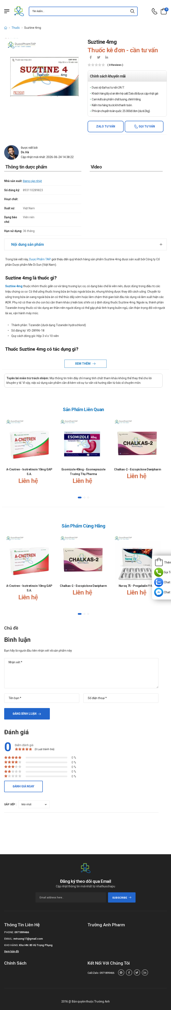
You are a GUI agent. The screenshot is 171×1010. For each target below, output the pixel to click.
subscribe (119, 897)
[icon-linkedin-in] (106, 58)
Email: (8, 938)
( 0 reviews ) (115, 65)
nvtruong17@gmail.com (28, 938)
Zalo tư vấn (105, 126)
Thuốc (15, 27)
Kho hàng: (11, 945)
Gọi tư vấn (146, 126)
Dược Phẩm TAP (40, 259)
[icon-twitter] (99, 58)
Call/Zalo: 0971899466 (101, 972)
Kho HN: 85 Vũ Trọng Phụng (36, 945)
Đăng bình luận (24, 713)
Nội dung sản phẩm (27, 244)
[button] (80, 497)
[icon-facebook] (91, 58)
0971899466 (21, 932)
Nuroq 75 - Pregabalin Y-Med (138, 585)
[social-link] (121, 972)
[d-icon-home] (5, 27)
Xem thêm (83, 363)
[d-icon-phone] (154, 11)
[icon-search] (133, 11)
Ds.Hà (25, 152)
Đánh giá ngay (23, 786)
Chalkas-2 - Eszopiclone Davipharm (137, 469)
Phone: (9, 932)
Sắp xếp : (10, 804)
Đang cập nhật (32, 181)
